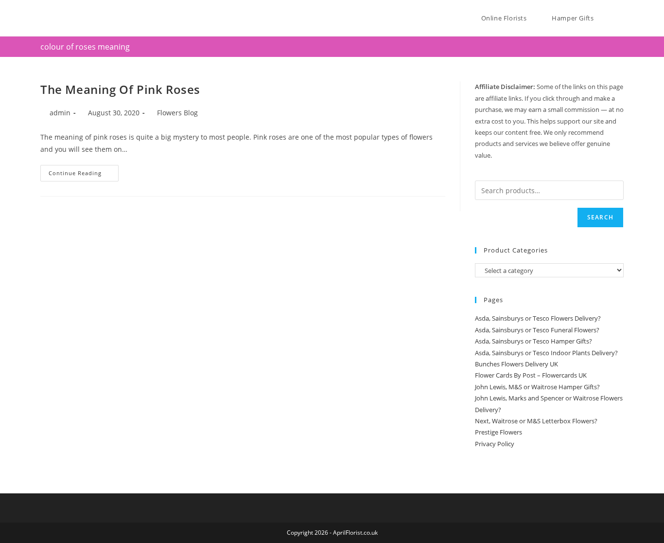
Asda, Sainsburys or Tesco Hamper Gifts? (533, 341)
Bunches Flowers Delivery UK (516, 364)
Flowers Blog (177, 112)
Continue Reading (84, 171)
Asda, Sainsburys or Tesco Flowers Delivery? (538, 318)
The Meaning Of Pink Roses (120, 89)
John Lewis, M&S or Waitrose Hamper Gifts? (537, 386)
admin (60, 112)
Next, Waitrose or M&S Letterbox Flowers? (536, 420)
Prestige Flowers (498, 432)
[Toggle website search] (621, 18)
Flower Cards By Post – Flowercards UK (531, 375)
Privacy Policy (494, 443)
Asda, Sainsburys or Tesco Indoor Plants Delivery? (546, 352)
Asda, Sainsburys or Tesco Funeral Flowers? (537, 330)
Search (600, 217)
